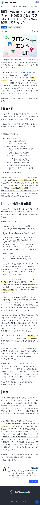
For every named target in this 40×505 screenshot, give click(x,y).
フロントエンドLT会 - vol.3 (24, 72)
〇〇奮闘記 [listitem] (17, 27)
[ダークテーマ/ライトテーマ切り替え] (37, 2)
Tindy (30, 60)
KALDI (22, 60)
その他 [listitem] (10, 27)
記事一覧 (33, 481)
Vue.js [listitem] (4, 27)
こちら (19, 119)
